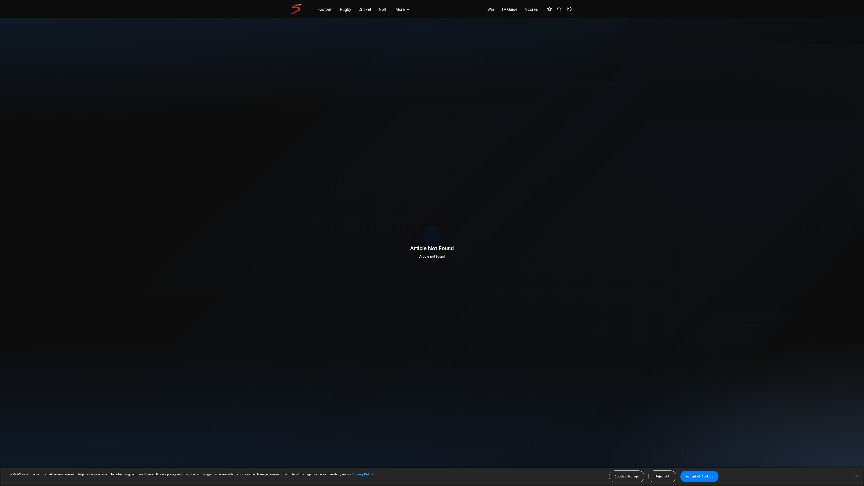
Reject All (662, 476)
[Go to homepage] (296, 9)
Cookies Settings (627, 476)
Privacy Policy (362, 474)
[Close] (857, 476)
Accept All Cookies (699, 476)
